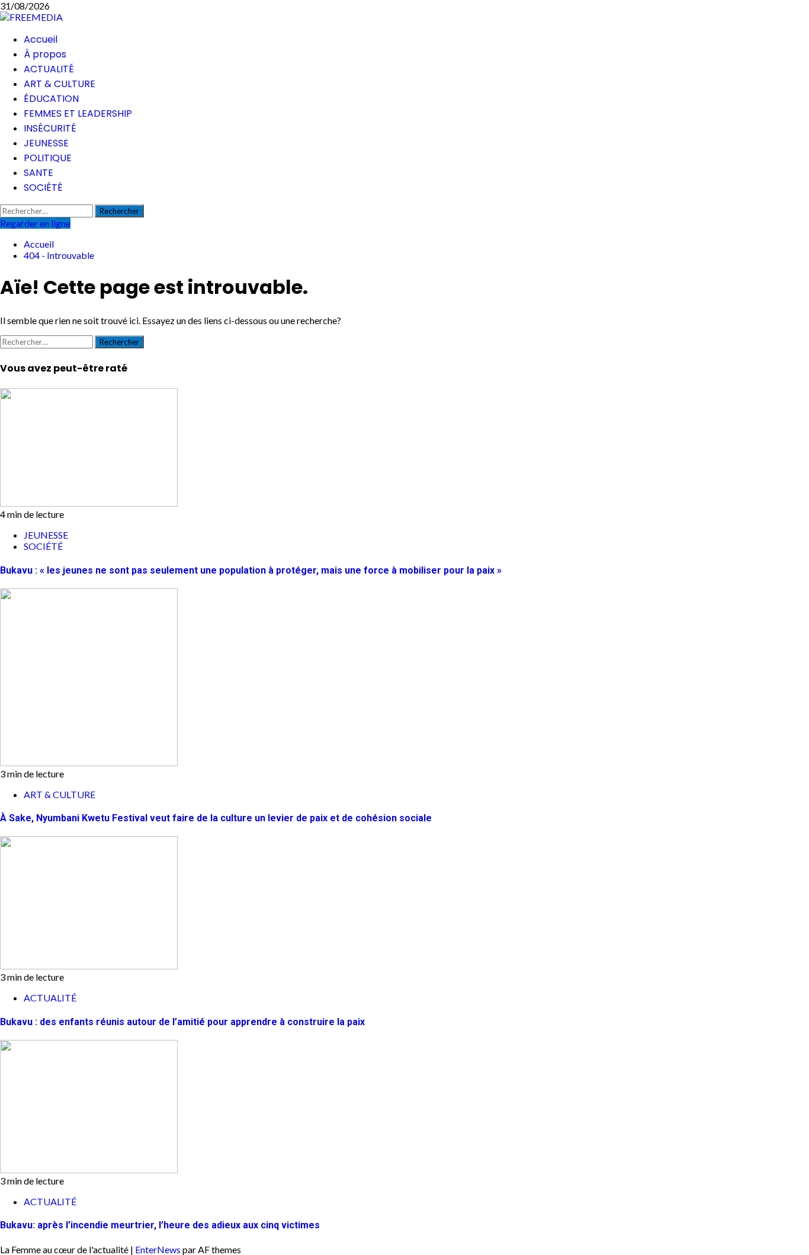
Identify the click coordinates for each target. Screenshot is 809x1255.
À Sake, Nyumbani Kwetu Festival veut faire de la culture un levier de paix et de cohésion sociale (216, 818)
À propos (45, 54)
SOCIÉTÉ (43, 187)
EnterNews (158, 1249)
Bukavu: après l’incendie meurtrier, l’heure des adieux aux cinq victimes (160, 1225)
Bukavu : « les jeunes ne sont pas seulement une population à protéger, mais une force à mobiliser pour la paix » (251, 570)
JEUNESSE (46, 143)
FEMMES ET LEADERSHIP (78, 113)
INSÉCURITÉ (50, 128)
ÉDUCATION (51, 98)
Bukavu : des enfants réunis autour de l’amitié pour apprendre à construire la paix (182, 1021)
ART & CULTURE (59, 84)
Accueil (40, 39)
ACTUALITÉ (49, 69)
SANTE (38, 173)
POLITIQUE (48, 158)
